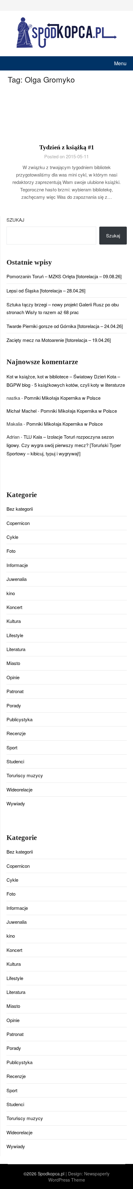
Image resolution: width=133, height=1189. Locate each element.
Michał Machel (21, 410)
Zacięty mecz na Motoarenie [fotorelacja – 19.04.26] (58, 340)
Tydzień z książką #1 (66, 147)
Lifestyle (14, 635)
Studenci (15, 761)
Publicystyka (19, 719)
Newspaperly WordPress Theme (79, 1176)
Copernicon (18, 523)
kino (10, 593)
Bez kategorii (19, 508)
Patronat (15, 691)
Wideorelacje (19, 789)
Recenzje (16, 733)
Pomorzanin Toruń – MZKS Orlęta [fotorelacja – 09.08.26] (64, 276)
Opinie (12, 677)
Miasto (13, 663)
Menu (120, 63)
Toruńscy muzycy (24, 775)
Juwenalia (16, 579)
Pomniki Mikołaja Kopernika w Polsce (62, 397)
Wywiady (15, 803)
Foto (10, 551)
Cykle (12, 537)
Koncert (14, 607)
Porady (13, 705)
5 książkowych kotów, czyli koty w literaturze (79, 384)
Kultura (13, 621)
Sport (11, 747)
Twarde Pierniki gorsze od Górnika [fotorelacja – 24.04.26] (64, 326)
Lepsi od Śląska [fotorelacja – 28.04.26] (45, 290)
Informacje (17, 565)
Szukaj (15, 219)
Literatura (15, 649)
